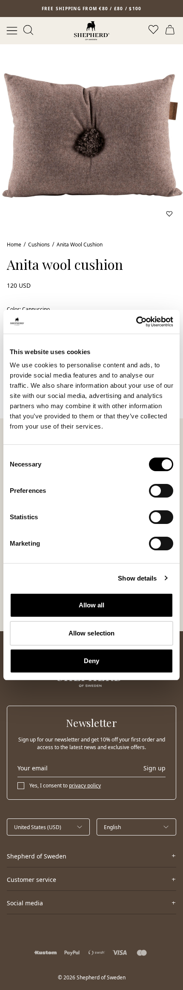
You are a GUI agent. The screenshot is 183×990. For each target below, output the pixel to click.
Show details (137, 578)
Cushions (39, 244)
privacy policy (85, 785)
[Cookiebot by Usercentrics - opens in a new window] (136, 321)
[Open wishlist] (154, 30)
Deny (91, 660)
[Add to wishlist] (169, 213)
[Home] (91, 30)
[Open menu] (11, 30)
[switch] (161, 491)
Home (14, 244)
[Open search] (28, 30)
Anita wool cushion (80, 244)
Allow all (92, 605)
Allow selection (92, 633)
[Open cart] (171, 30)
